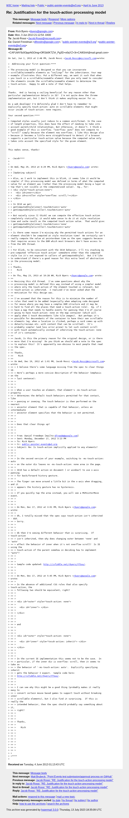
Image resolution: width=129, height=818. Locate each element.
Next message (44, 23)
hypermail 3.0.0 (49, 809)
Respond (54, 19)
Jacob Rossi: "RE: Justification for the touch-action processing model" (74, 780)
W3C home (12, 5)
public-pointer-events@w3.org (64, 5)
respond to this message (41, 796)
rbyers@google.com (41, 31)
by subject (80, 800)
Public (41, 5)
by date (56, 800)
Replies (110, 23)
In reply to (81, 23)
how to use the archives (32, 803)
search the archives (58, 803)
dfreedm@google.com (46, 42)
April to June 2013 (93, 5)
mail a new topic (66, 796)
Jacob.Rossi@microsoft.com (44, 38)
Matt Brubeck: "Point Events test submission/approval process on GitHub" (71, 776)
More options (68, 19)
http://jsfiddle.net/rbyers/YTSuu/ (64, 564)
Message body (39, 19)
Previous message (64, 23)
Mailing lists (28, 5)
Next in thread (96, 23)
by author (93, 800)
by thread (67, 800)
